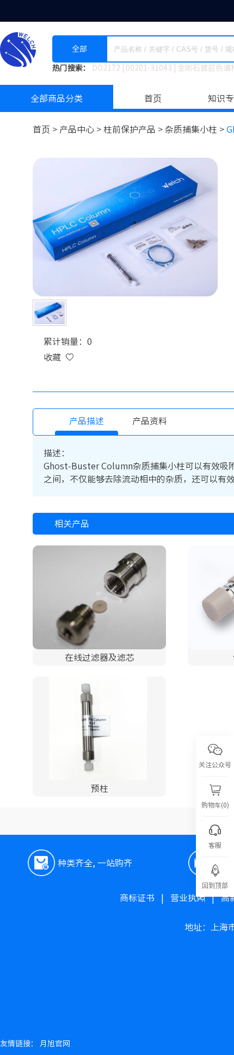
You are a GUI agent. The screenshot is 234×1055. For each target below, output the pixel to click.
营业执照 (195, 897)
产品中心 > (81, 129)
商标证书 (145, 897)
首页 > (46, 129)
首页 (153, 98)
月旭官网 (55, 1043)
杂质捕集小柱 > (195, 129)
